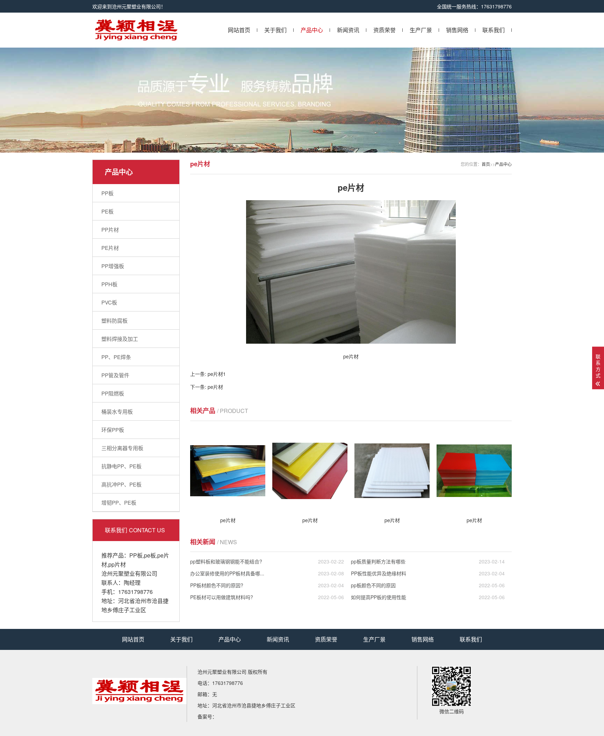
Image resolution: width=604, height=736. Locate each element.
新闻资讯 (348, 30)
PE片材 (110, 247)
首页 (486, 164)
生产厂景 (421, 30)
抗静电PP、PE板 (121, 466)
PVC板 (109, 302)
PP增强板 (112, 265)
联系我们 (493, 30)
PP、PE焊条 (116, 356)
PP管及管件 (115, 375)
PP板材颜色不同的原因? (267, 585)
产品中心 (312, 30)
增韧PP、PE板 (118, 502)
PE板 (107, 211)
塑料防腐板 (114, 320)
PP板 (107, 193)
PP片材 (110, 229)
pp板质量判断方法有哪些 (428, 561)
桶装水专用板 (117, 411)
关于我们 (275, 30)
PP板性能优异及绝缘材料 (428, 573)
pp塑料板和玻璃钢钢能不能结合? (267, 561)
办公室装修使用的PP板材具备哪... (267, 573)
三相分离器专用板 (122, 447)
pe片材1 (217, 373)
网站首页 (239, 30)
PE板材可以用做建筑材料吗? (267, 597)
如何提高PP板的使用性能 (428, 597)
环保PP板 (112, 429)
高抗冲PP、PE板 (121, 484)
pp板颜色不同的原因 (428, 585)
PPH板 (109, 284)
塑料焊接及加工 (119, 338)
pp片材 (117, 564)
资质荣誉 (384, 30)
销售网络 (457, 30)
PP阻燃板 (112, 393)
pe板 (150, 555)
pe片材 (215, 386)
